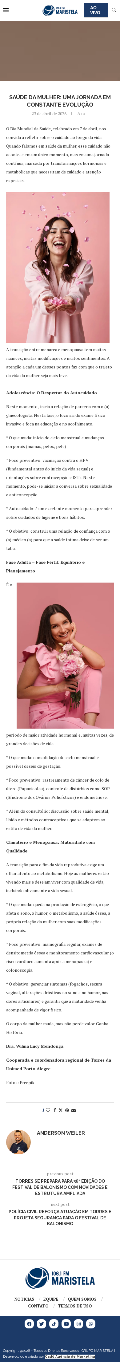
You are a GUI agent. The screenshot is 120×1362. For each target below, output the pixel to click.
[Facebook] (29, 1323)
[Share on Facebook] (55, 1110)
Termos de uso (75, 1306)
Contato (38, 1306)
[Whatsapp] (90, 1323)
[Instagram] (78, 1323)
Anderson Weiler (61, 1133)
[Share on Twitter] (60, 1110)
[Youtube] (66, 1323)
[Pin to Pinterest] (67, 1110)
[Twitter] (41, 1323)
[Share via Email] (73, 1110)
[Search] (114, 11)
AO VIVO (95, 10)
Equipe (50, 1299)
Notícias (24, 1299)
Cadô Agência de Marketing (70, 1357)
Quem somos (82, 1299)
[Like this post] (48, 1110)
